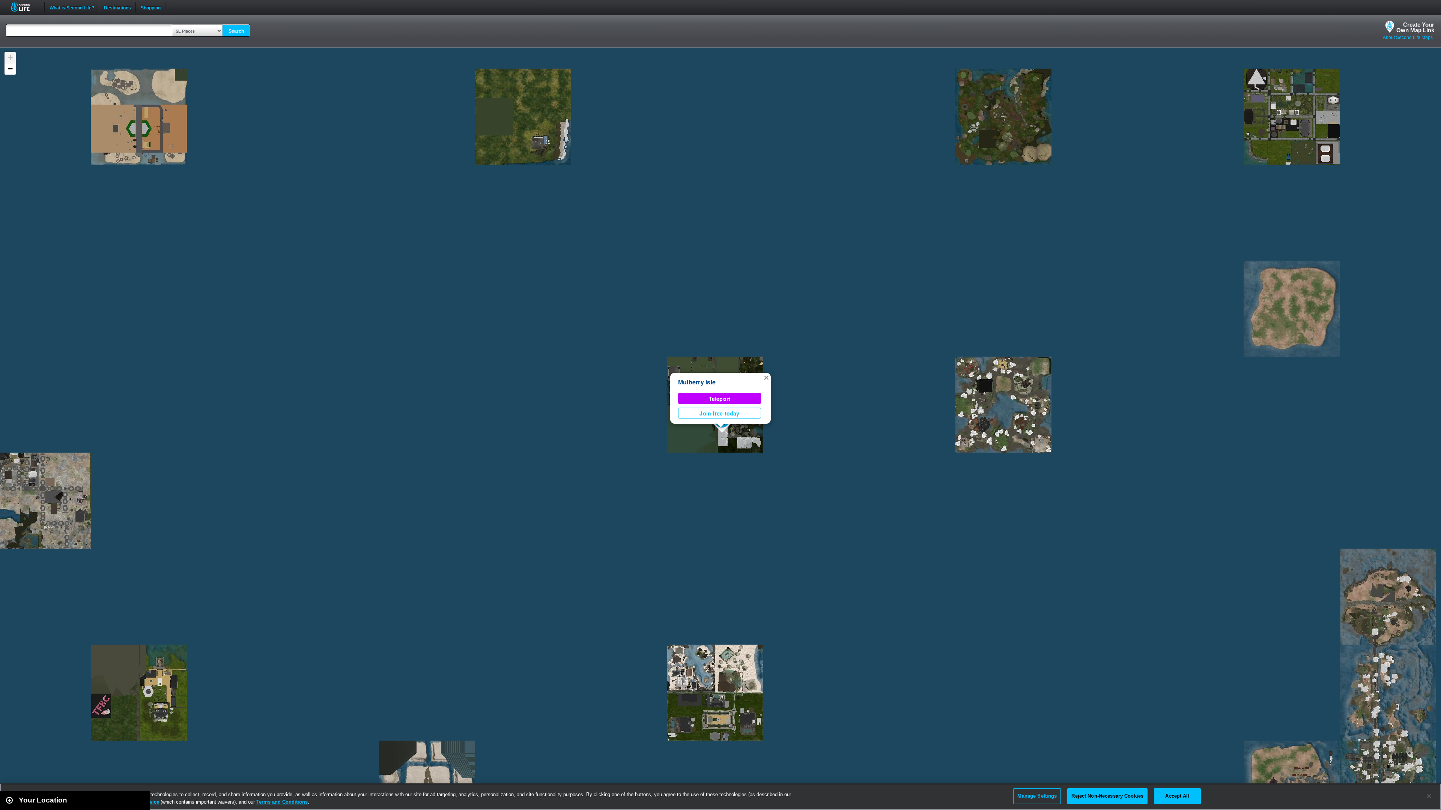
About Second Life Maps (1408, 37)
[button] (766, 377)
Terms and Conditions (282, 802)
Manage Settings (1037, 796)
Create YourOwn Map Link (1415, 27)
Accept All (1177, 796)
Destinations (117, 7)
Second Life (25, 7)
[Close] (1429, 796)
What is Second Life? (72, 7)
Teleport (720, 398)
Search (236, 31)
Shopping (151, 7)
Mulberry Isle (697, 382)
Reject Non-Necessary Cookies (1107, 796)
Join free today (719, 413)
